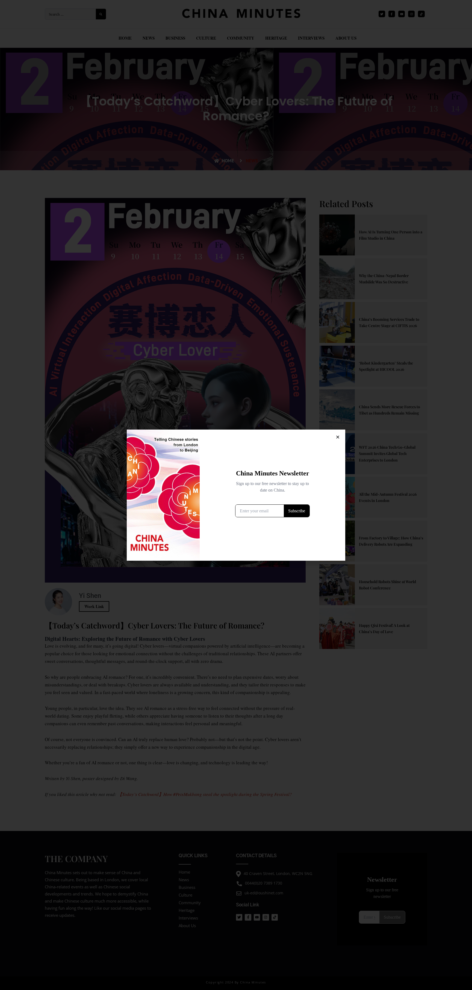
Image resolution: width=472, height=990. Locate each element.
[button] (338, 437)
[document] (236, 495)
